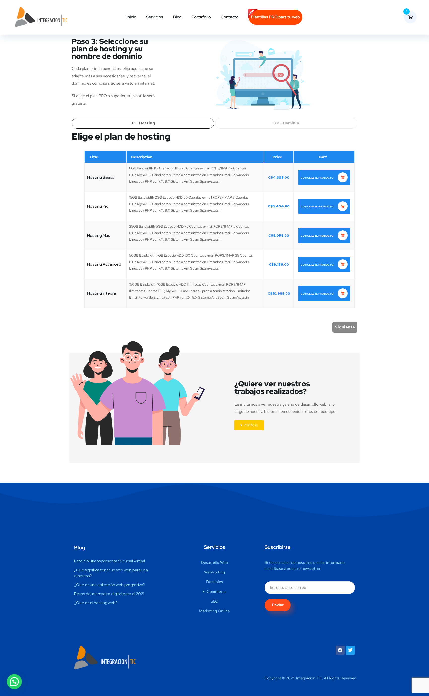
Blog (177, 17)
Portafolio (201, 17)
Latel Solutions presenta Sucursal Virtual (109, 561)
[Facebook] (340, 650)
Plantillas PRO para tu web (275, 17)
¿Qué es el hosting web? (96, 602)
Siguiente (345, 327)
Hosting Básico (100, 177)
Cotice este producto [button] (317, 177)
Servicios (154, 17)
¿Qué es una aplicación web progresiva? (109, 584)
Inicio (131, 17)
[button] (14, 681)
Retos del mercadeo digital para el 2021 (109, 593)
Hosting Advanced (104, 264)
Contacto (230, 17)
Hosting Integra (101, 293)
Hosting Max (98, 235)
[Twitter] (350, 650)
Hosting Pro (97, 206)
